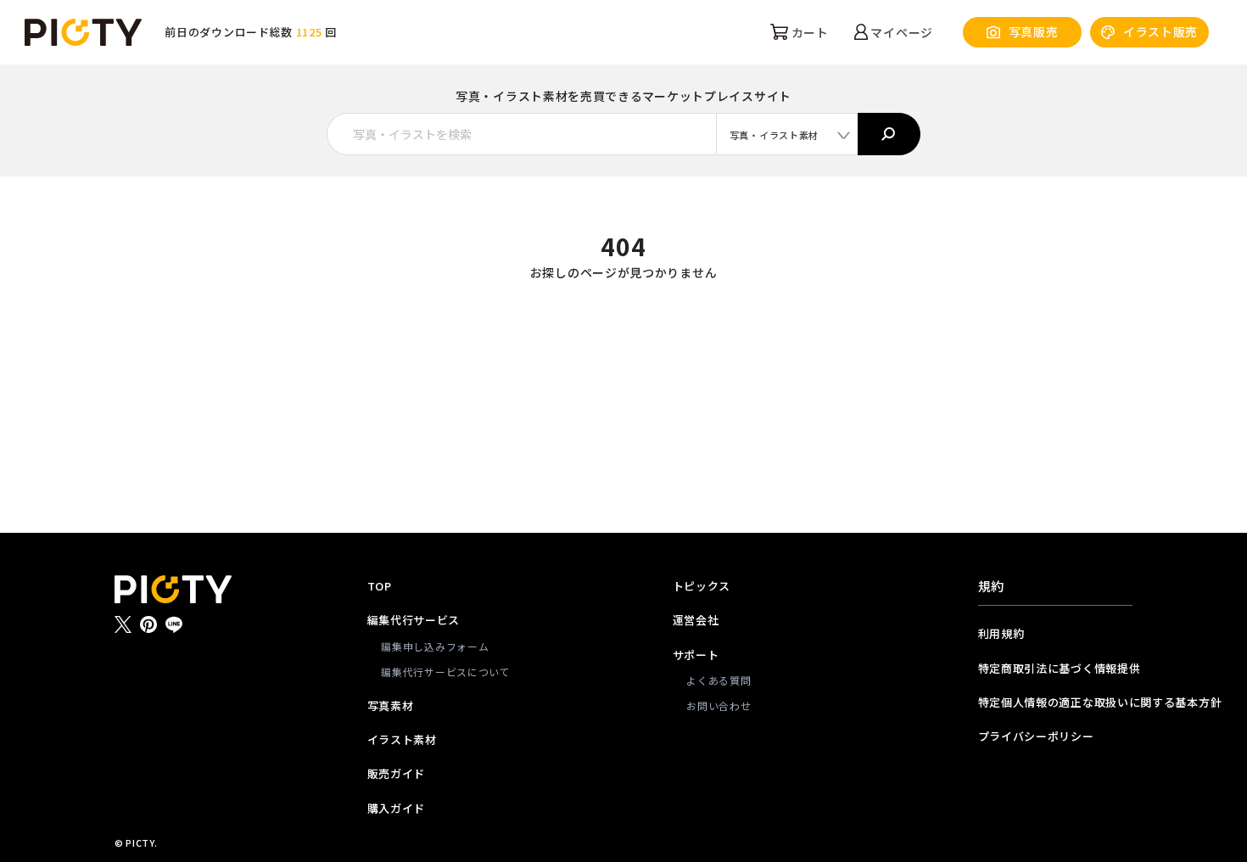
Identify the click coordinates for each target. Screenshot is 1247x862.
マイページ (900, 32)
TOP (379, 586)
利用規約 (1001, 633)
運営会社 (696, 620)
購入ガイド (396, 808)
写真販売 (1034, 31)
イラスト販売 (1160, 31)
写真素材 (390, 705)
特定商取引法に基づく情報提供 (1055, 668)
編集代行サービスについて (445, 671)
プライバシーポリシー (1036, 736)
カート (808, 32)
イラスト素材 (402, 739)
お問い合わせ (718, 705)
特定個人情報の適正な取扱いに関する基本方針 (1055, 702)
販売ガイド (396, 773)
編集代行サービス (414, 620)
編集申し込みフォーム (435, 646)
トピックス (702, 586)
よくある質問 (718, 680)
